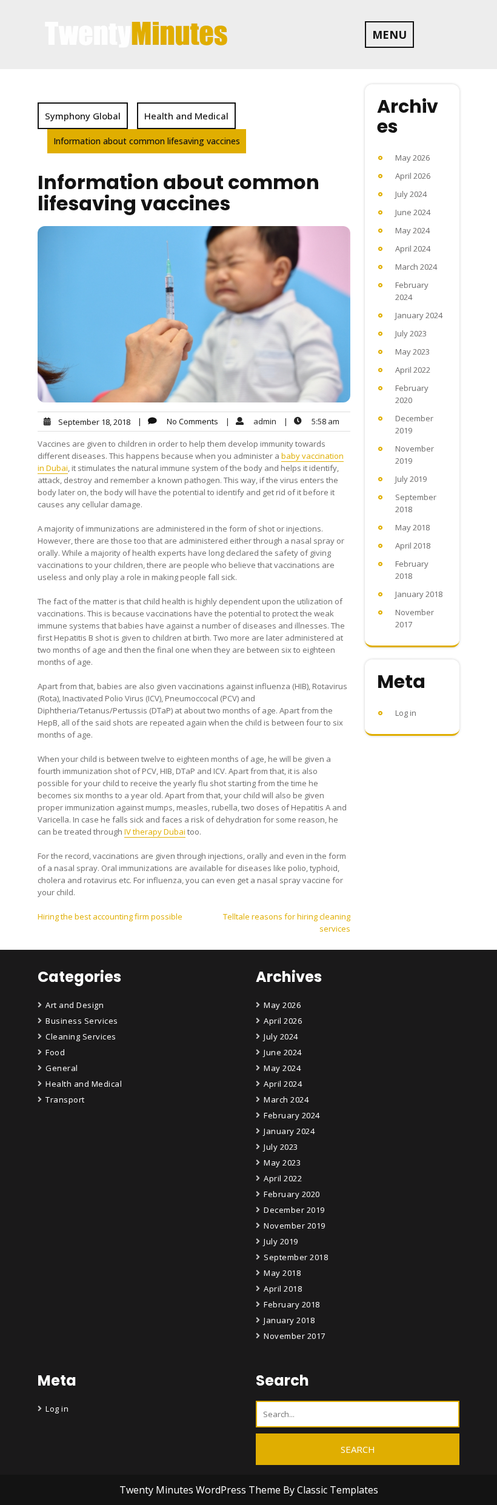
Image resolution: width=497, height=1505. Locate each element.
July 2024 (411, 194)
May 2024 (412, 230)
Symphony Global (83, 116)
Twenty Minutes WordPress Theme (201, 1490)
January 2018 (418, 594)
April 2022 (412, 369)
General (61, 1068)
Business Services (81, 1020)
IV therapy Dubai (154, 831)
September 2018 (296, 1257)
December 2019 (294, 1209)
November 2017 (294, 1335)
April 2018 (412, 545)
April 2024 (412, 248)
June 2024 (412, 212)
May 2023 (412, 351)
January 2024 (418, 315)
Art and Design (74, 1004)
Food (55, 1052)
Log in (405, 712)
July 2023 (411, 333)
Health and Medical (186, 116)
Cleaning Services (80, 1036)
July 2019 (411, 478)
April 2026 (412, 175)
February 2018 (292, 1304)
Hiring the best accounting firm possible (110, 916)
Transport (65, 1099)
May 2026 (412, 157)
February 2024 (292, 1115)
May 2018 (412, 527)
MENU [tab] (389, 34)
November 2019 (294, 1225)
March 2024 (416, 266)
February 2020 (292, 1194)
